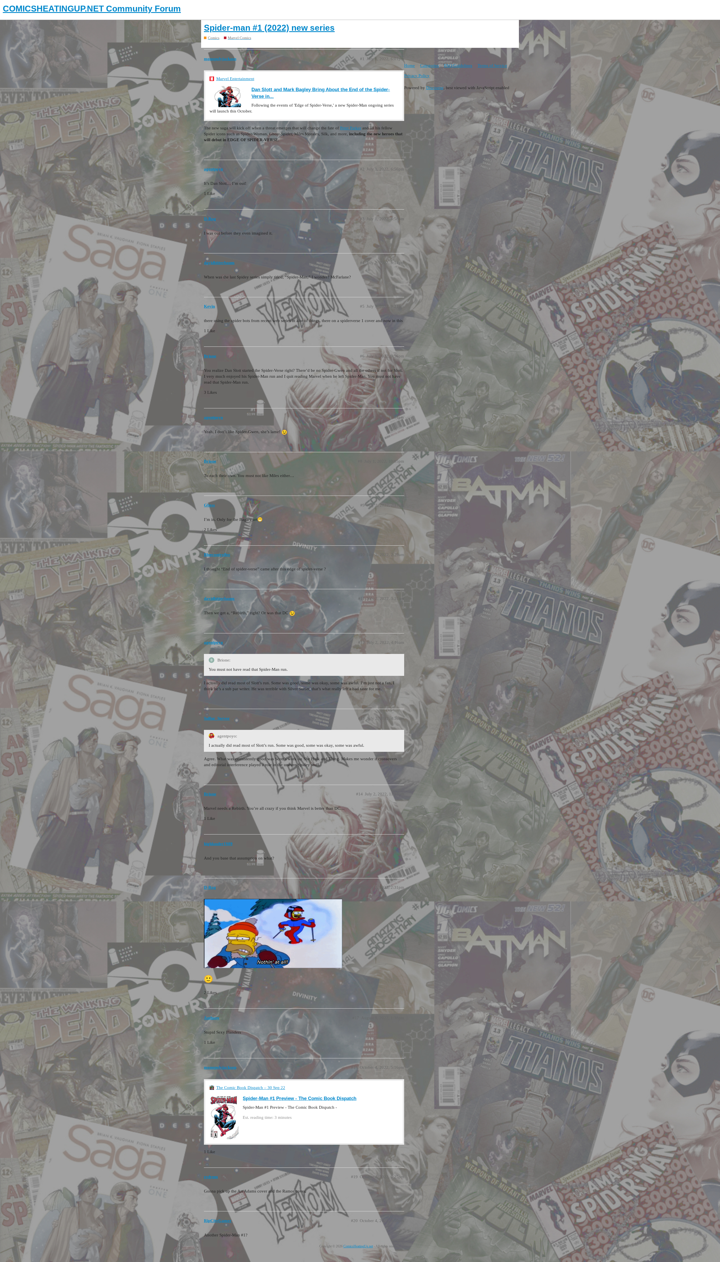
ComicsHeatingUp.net (358, 1246)
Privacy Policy (416, 75)
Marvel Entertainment (235, 79)
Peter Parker (350, 128)
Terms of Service (492, 65)
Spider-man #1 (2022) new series (269, 27)
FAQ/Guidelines (458, 65)
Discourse (435, 88)
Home (409, 65)
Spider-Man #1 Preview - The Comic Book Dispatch (299, 1098)
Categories (429, 65)
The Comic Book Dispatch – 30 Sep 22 (250, 1087)
